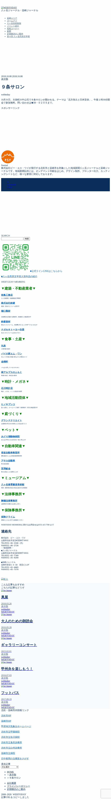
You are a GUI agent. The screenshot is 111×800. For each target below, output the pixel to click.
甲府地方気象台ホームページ (16, 726)
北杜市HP (6, 715)
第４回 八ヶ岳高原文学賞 (18, 36)
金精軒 (4, 361)
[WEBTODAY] (9, 7)
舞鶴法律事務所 (9, 500)
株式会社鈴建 (8, 303)
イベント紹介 (13, 26)
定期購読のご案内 (15, 34)
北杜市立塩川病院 (10, 737)
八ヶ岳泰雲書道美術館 (12, 484)
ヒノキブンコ (8, 404)
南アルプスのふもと (11, 372)
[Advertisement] (55, 130)
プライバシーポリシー (18, 786)
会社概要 (11, 783)
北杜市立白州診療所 (11, 748)
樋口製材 (5, 311)
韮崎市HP (6, 721)
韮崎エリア (12, 18)
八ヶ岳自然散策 (14, 23)
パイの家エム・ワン (11, 353)
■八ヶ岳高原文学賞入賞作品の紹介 (19, 276)
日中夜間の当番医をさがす (15, 758)
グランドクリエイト (11, 420)
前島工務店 (7, 295)
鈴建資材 (5, 321)
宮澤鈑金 (5, 468)
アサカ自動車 (8, 460)
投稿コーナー (13, 28)
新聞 (9, 31)
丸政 (3, 345)
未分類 (4, 79)
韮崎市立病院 (8, 753)
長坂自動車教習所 (10, 452)
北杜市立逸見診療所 (11, 742)
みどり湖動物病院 (10, 436)
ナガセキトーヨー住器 (12, 329)
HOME (10, 772)
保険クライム (8, 517)
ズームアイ (12, 21)
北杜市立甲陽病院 (10, 731)
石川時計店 (7, 388)
